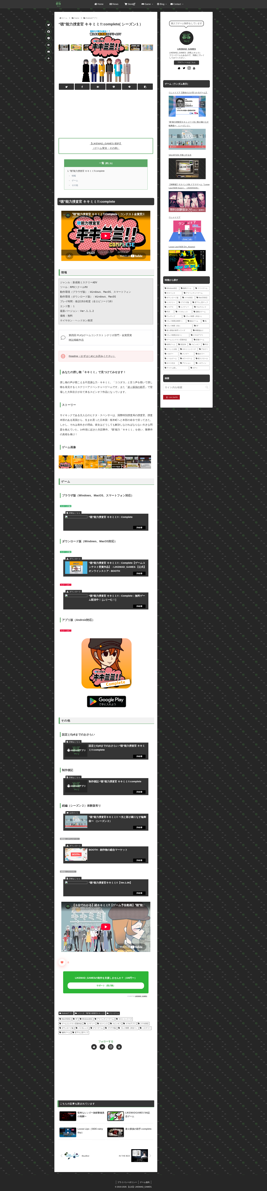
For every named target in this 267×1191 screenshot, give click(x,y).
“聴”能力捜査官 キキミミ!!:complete (87, 171)
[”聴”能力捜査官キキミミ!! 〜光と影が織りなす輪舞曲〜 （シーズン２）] (187, 139)
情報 (74, 176)
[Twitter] (48, 24)
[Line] (48, 38)
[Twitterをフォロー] (102, 1047)
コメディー (90, 1024)
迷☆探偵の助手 (136, 387)
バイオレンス (83, 1028)
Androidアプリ (67, 1013)
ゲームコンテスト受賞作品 (72, 1024)
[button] (206, 387)
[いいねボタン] (62, 962)
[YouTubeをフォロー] (119, 1047)
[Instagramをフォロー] (110, 1047)
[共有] (48, 58)
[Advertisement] (106, 112)
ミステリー (146, 1028)
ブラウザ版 (111, 1028)
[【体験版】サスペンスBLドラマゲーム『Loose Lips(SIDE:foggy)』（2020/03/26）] (187, 201)
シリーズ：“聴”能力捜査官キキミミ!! (90, 1013)
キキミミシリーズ (125, 1019)
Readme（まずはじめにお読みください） (92, 356)
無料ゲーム (66, 1032)
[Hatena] (48, 45)
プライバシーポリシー (127, 1182)
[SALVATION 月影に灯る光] (187, 168)
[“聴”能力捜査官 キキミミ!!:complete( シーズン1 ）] (98, 86)
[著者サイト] (94, 1047)
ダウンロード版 (67, 1028)
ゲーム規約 (145, 1182)
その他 (75, 185)
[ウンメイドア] (187, 231)
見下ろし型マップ (81, 1032)
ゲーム (75, 180)
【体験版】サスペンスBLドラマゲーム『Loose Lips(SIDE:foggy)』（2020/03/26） (189, 186)
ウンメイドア (174, 217)
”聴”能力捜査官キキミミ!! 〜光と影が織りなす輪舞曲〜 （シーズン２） (189, 124)
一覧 (101, 163)
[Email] (48, 51)
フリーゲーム (114, 1013)
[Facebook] (48, 31)
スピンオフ (117, 1024)
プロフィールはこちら (186, 62)
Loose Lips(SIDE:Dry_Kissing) (182, 247)
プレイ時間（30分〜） (129, 1028)
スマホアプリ (131, 1024)
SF (76, 1019)
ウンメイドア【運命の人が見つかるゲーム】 (188, 92)
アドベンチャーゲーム (105, 1019)
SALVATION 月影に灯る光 (180, 155)
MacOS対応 (66, 1019)
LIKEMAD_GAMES (141, 996)
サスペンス (103, 1024)
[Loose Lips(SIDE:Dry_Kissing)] (187, 260)
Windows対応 (87, 1019)
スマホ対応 (144, 1024)
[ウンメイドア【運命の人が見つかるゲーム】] (187, 106)
